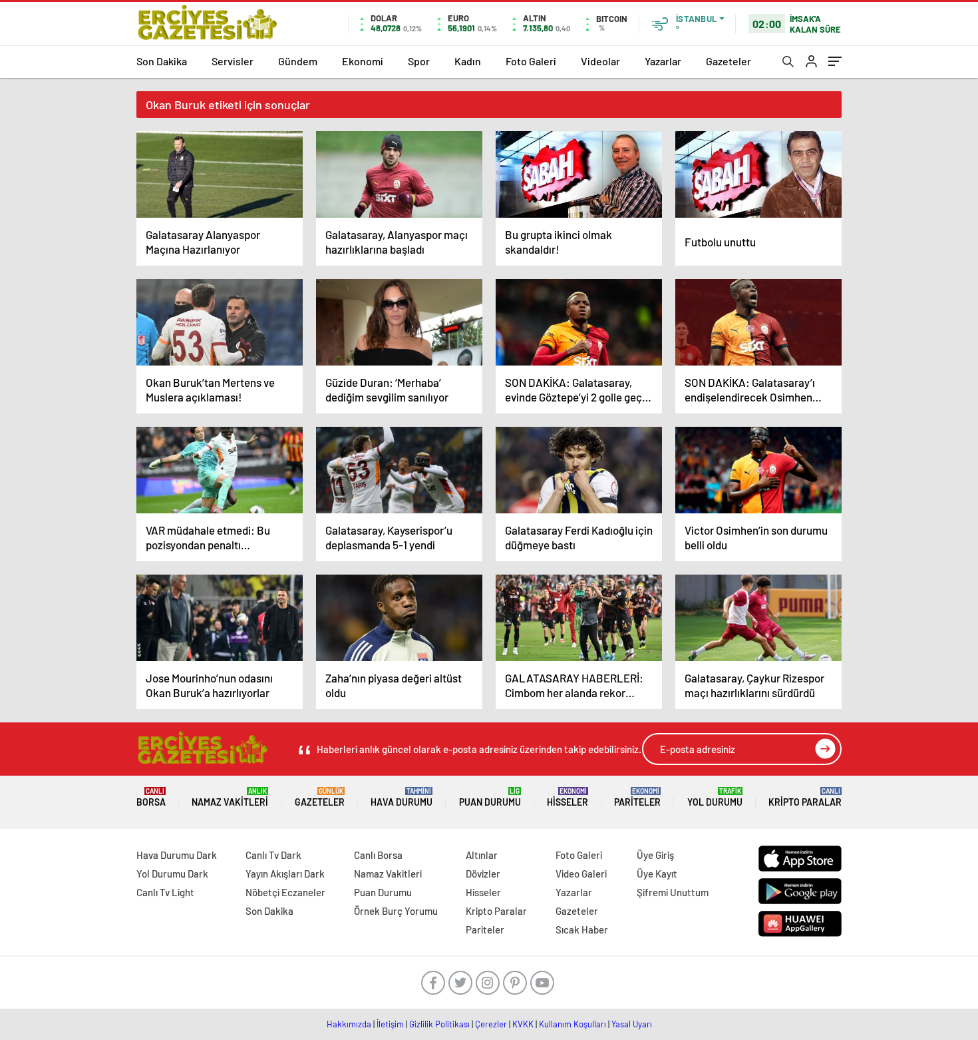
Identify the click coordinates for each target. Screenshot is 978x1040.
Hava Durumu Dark (176, 855)
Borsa (151, 797)
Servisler (232, 61)
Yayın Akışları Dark (285, 874)
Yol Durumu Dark (172, 874)
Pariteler (637, 797)
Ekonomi (362, 61)
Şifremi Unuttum (673, 892)
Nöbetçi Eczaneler (285, 892)
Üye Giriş (655, 855)
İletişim (390, 1024)
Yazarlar (663, 61)
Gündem (297, 61)
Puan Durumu (490, 797)
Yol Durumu (714, 797)
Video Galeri (581, 874)
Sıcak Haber (582, 929)
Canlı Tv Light (165, 892)
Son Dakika (161, 61)
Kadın (467, 61)
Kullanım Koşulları (572, 1024)
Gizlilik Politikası (439, 1024)
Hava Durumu (401, 797)
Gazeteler (728, 61)
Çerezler (491, 1024)
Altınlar (482, 855)
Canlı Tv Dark (273, 855)
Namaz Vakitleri (230, 797)
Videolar (600, 61)
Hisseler (567, 797)
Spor (419, 61)
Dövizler (483, 874)
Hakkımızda (349, 1024)
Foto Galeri (531, 61)
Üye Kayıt (657, 874)
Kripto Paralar (805, 797)
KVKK (523, 1024)
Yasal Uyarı (631, 1024)
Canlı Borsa (378, 855)
